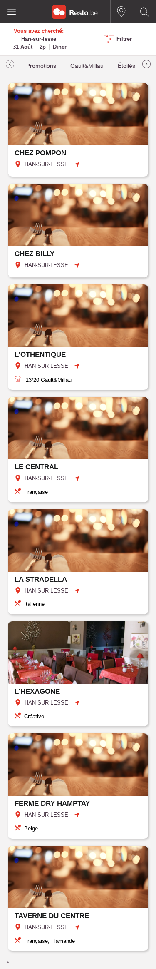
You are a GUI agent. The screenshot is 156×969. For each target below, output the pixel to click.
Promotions (41, 66)
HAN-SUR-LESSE (46, 164)
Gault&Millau (87, 66)
